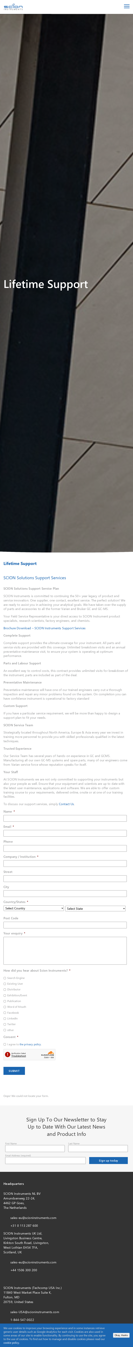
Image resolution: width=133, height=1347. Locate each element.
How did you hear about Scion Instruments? (36, 970)
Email (8, 827)
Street (7, 872)
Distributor (14, 989)
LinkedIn (12, 1018)
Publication (14, 1001)
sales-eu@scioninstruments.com (33, 1218)
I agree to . (24, 1044)
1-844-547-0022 (22, 1320)
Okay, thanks (121, 1335)
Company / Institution (20, 857)
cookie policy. (11, 1342)
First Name (11, 1143)
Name (9, 811)
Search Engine (16, 978)
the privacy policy (30, 1044)
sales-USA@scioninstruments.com (34, 1312)
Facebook (13, 1012)
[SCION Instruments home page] (13, 9)
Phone (8, 842)
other (10, 1030)
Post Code (10, 918)
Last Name (73, 1143)
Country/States (15, 902)
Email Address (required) (18, 1155)
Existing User (15, 983)
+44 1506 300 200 (23, 1270)
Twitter (11, 1024)
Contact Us (66, 804)
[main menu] (127, 7)
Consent (10, 1037)
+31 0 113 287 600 (24, 1225)
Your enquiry (14, 933)
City (6, 887)
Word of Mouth (16, 1006)
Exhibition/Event (17, 995)
